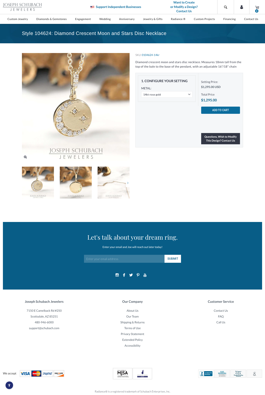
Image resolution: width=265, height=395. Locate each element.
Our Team (132, 316)
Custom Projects (204, 19)
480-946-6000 (44, 322)
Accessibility (132, 345)
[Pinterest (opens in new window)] (138, 275)
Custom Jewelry (18, 19)
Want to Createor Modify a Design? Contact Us (184, 7)
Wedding (105, 19)
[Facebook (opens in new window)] (124, 275)
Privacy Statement (132, 334)
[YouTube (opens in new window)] (145, 275)
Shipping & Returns (132, 322)
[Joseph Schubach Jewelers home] (22, 7)
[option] (38, 183)
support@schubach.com (44, 328)
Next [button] (128, 182)
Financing (229, 19)
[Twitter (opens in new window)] (131, 275)
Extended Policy (132, 340)
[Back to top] (260, 347)
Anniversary (127, 19)
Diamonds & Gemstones (51, 19)
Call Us (220, 322)
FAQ (221, 316)
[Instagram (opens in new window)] (117, 275)
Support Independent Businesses (118, 7)
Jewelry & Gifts (153, 19)
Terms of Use (132, 328)
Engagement (83, 19)
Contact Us (251, 19)
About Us (132, 310)
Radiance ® (178, 19)
